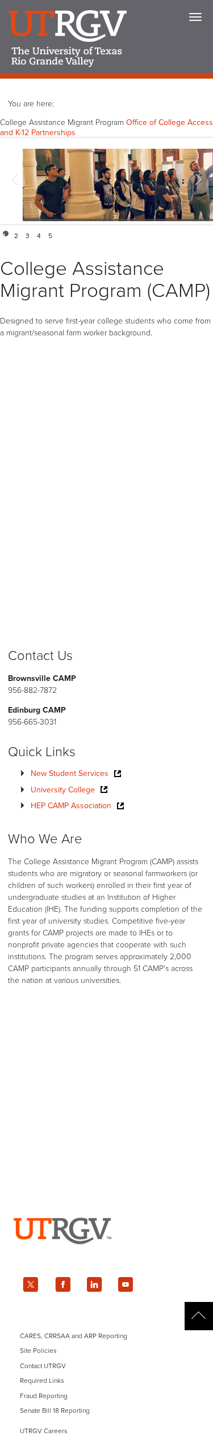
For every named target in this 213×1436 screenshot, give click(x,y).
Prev (15, 181)
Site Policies (38, 1351)
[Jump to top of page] (199, 1316)
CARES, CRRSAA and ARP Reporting (73, 1336)
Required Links (42, 1381)
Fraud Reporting (44, 1396)
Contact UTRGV (43, 1366)
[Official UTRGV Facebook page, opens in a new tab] (62, 1284)
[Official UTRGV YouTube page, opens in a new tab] (126, 1284)
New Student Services (69, 773)
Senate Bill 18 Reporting (55, 1411)
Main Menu (195, 17)
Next (198, 181)
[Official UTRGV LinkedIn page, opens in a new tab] (94, 1284)
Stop (203, 234)
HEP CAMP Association (71, 805)
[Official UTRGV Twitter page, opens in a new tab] (31, 1284)
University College (63, 790)
